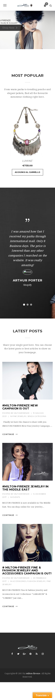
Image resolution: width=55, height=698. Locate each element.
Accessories (19, 581)
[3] (31, 305)
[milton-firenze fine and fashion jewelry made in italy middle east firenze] (27, 462)
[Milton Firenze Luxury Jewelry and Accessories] (27, 5)
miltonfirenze (21, 413)
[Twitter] (18, 654)
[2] (28, 305)
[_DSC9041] (27, 381)
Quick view (41, 153)
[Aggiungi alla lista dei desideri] (49, 153)
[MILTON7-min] (27, 543)
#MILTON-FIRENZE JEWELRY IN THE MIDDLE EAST (25, 488)
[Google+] (24, 654)
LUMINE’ (27, 160)
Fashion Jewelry (36, 581)
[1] (24, 305)
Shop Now (8, 27)
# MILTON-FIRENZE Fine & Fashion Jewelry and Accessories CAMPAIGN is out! (26, 570)
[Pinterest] (30, 654)
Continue (8, 434)
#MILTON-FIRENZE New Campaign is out (20, 407)
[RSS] (36, 654)
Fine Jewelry (19, 416)
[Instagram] (42, 654)
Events (16, 497)
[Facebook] (12, 654)
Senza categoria (37, 416)
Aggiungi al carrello (27, 172)
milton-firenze (33, 673)
